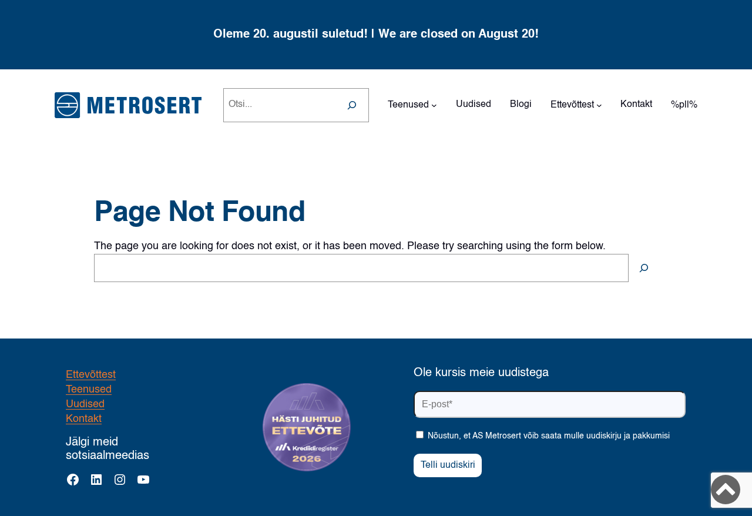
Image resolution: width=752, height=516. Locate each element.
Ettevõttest (91, 375)
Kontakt (84, 419)
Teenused (89, 389)
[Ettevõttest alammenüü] (599, 105)
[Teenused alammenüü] (434, 105)
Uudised (85, 404)
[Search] (352, 105)
